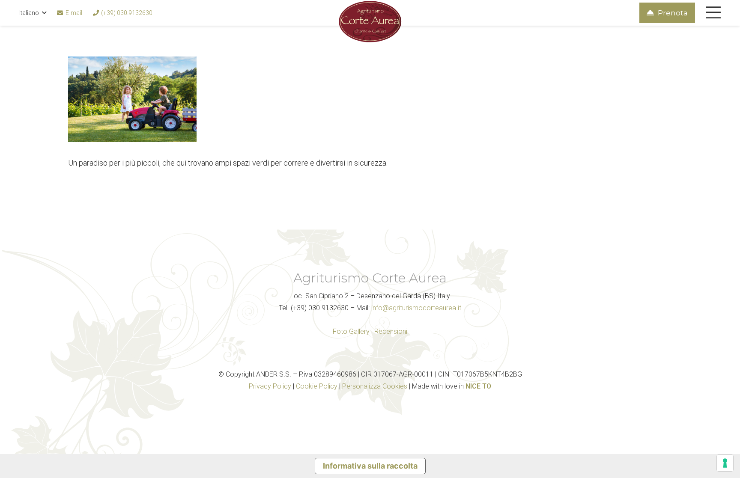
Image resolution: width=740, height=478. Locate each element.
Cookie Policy (316, 386)
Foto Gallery (351, 331)
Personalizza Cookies (374, 386)
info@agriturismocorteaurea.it (416, 308)
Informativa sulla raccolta (370, 465)
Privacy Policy (270, 386)
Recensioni (390, 331)
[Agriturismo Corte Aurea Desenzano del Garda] (370, 21)
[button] (32, 13)
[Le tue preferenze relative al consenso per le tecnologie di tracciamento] (725, 463)
